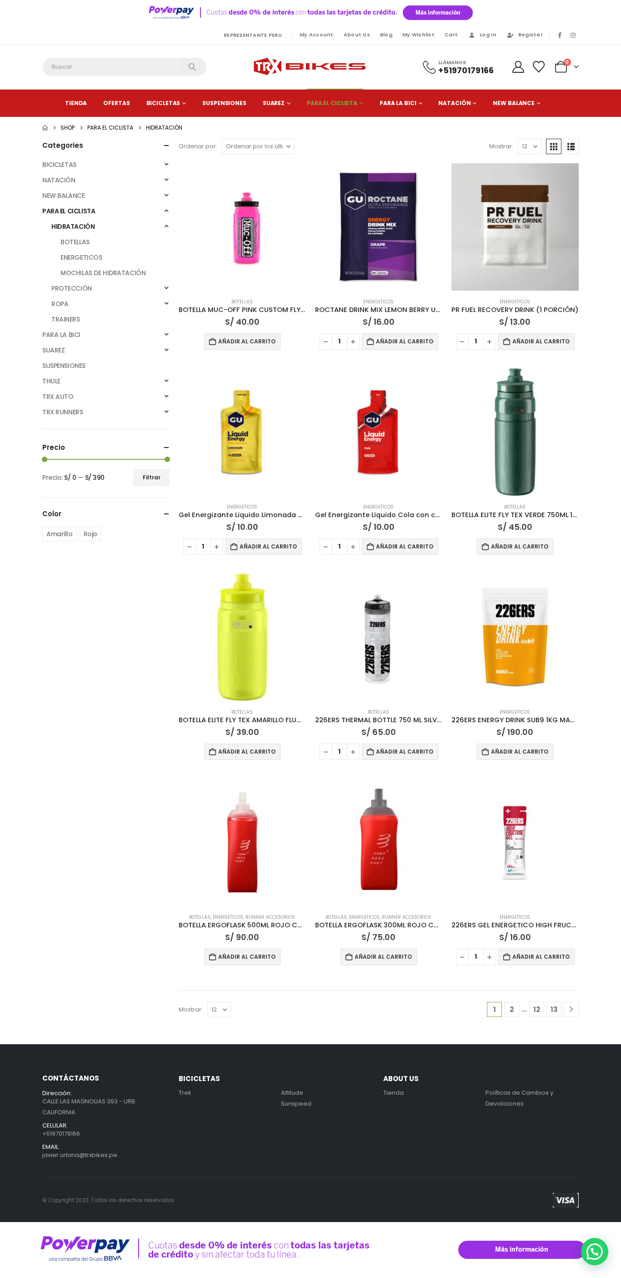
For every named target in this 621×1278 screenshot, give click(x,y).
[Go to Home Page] (45, 127)
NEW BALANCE (514, 103)
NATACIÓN (454, 103)
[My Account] (518, 67)
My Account (317, 34)
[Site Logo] (310, 66)
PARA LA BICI (398, 103)
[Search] (192, 67)
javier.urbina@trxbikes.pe (79, 1155)
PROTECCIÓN (71, 288)
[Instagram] (573, 35)
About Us (357, 34)
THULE (51, 381)
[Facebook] (560, 35)
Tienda (393, 1092)
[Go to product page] (242, 227)
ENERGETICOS (378, 301)
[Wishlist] (539, 67)
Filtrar (151, 477)
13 (554, 1009)
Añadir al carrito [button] (246, 341)
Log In (488, 34)
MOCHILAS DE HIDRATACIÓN (102, 272)
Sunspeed (296, 1103)
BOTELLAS (242, 301)
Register (530, 34)
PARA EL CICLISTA (332, 103)
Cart (451, 34)
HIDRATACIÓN (73, 226)
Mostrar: (501, 146)
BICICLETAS (163, 103)
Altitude (292, 1092)
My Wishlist (418, 34)
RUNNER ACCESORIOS (270, 917)
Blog (386, 34)
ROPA (59, 303)
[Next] (571, 1009)
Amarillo (59, 533)
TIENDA (76, 103)
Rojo (90, 533)
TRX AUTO (58, 396)
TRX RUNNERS (62, 412)
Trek (185, 1092)
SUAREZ (274, 103)
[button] (553, 146)
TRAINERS (65, 319)
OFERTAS (116, 103)
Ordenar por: (198, 146)
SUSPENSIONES (224, 103)
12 (536, 1009)
